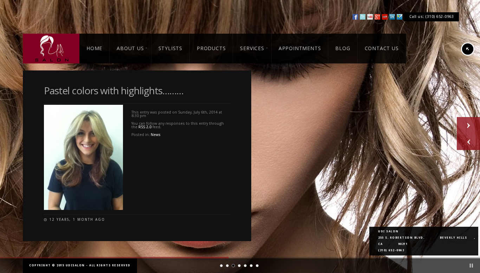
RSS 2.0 (144, 127)
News (156, 134)
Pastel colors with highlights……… (113, 90)
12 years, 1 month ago (77, 219)
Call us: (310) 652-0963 (431, 16)
